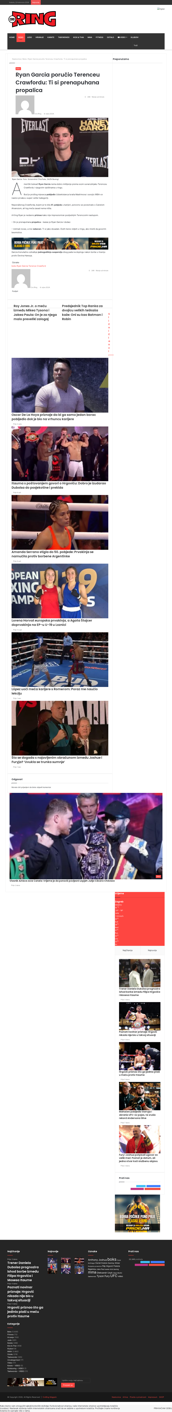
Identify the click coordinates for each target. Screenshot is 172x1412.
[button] (86, 836)
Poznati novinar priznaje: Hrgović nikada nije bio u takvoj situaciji (138, 1033)
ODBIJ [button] (169, 1408)
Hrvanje (40, 37)
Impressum (152, 1397)
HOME (12, 37)
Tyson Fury (103, 1276)
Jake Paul (100, 1269)
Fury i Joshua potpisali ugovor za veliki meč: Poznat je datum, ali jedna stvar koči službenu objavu (138, 1158)
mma (92, 1272)
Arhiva (125, 1397)
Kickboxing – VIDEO (15, 1368)
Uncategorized (13, 1360)
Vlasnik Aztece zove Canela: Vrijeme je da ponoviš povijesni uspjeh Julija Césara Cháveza (62, 880)
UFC (113, 1276)
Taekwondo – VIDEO (15, 1371)
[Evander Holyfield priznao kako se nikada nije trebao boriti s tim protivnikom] (79, 1271)
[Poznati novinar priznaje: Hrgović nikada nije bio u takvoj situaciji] (139, 1016)
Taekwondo (63, 37)
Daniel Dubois (101, 1263)
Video (123, 37)
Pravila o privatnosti (138, 1397)
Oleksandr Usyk (105, 1272)
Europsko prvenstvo (95, 1266)
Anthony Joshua (97, 1259)
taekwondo (92, 1276)
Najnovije (152, 950)
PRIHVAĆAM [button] (159, 1408)
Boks (20, 37)
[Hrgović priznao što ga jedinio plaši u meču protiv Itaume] (139, 1056)
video (120, 1276)
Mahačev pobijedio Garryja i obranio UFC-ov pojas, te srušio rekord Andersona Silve (137, 1115)
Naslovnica (116, 1397)
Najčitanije (128, 950)
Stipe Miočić (117, 1273)
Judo (29, 37)
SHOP (161, 1397)
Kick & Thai (78, 37)
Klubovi (134, 37)
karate (107, 1269)
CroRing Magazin (50, 1397)
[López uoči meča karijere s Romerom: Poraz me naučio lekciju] (79, 1265)
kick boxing (114, 1269)
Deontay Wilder (114, 1263)
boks (111, 1259)
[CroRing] (32, 19)
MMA (90, 37)
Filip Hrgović (107, 1266)
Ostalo (110, 37)
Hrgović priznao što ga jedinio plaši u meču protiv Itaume (139, 1073)
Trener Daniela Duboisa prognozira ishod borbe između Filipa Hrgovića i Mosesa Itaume (139, 992)
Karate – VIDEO (13, 1365)
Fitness (99, 37)
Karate (50, 37)
